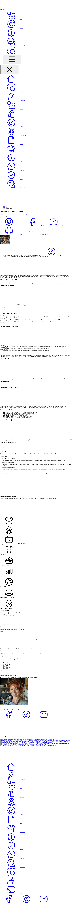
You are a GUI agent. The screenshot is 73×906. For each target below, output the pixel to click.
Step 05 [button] (1, 645)
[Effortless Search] (11, 54)
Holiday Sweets (6, 565)
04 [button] (0, 615)
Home (4, 206)
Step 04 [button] (1, 640)
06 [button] (0, 617)
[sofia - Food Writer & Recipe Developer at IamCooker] (5, 243)
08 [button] (0, 619)
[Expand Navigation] (12, 59)
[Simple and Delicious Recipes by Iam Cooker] (3, 9)
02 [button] (0, 613)
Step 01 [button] (1, 626)
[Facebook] (9, 718)
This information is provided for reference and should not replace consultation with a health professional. (20, 677)
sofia (5, 554)
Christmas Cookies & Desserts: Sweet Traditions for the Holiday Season (17, 214)
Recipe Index (5, 207)
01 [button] (0, 612)
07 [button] (0, 618)
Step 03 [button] (1, 636)
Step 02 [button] (1, 631)
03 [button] (0, 614)
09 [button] (0, 620)
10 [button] (0, 621)
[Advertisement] (36, 197)
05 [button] (0, 616)
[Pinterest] (26, 718)
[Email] (43, 718)
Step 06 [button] (1, 650)
